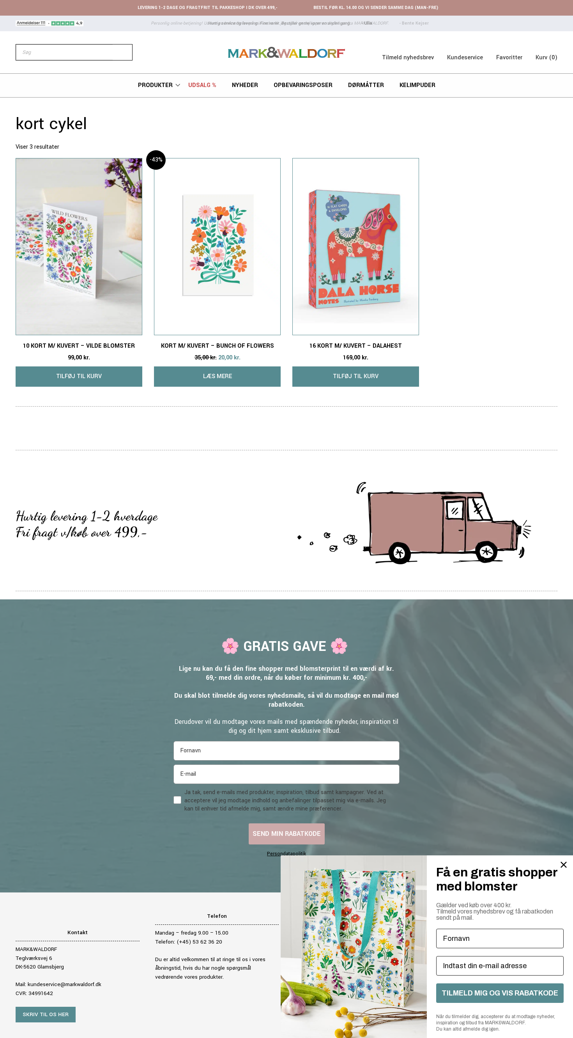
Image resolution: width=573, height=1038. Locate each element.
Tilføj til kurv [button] (79, 376)
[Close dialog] (563, 864)
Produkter (155, 85)
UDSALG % (202, 85)
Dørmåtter (366, 85)
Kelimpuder (417, 85)
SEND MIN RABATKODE (287, 833)
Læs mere (217, 376)
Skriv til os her (46, 1014)
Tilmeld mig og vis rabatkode (500, 993)
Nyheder (245, 85)
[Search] (122, 52)
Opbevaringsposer (303, 85)
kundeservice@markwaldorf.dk (64, 984)
